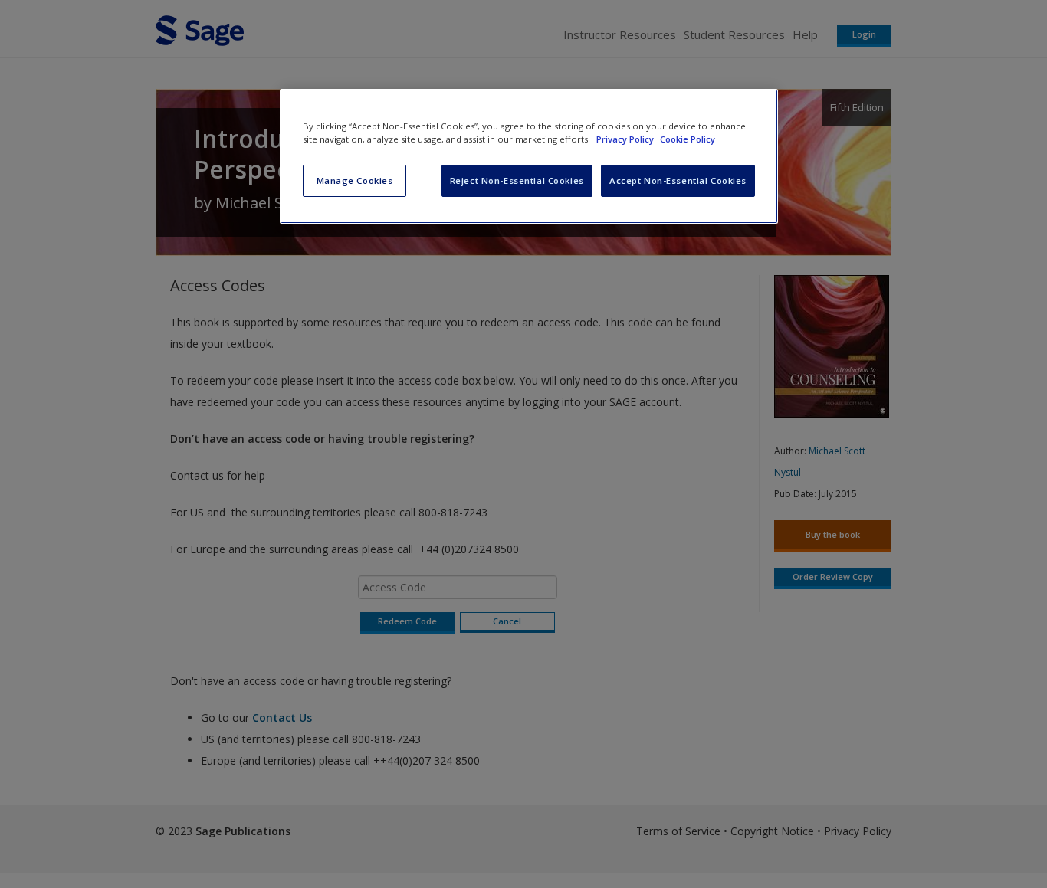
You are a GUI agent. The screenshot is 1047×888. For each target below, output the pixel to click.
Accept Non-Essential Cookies (678, 180)
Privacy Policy (626, 139)
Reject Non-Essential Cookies (517, 180)
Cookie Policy (687, 139)
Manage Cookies (355, 180)
